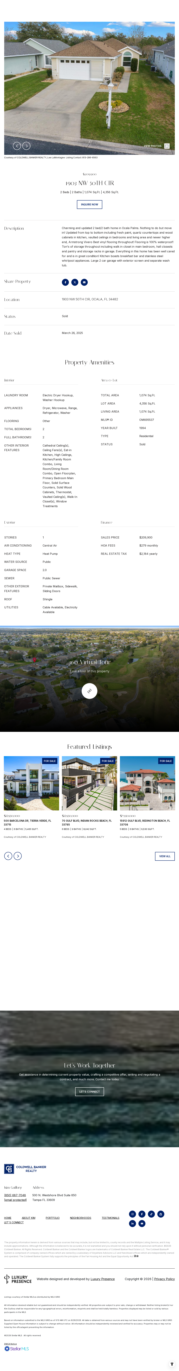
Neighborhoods (80, 1217)
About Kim (28, 1217)
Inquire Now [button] (89, 204)
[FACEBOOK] (141, 1214)
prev (17, 146)
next (26, 146)
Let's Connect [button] (89, 1091)
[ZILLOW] (160, 1214)
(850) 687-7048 (15, 1195)
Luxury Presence (103, 1279)
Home (7, 1217)
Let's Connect (14, 1222)
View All (165, 856)
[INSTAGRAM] (132, 1214)
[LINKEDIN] (132, 1223)
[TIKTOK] (151, 1214)
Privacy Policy (164, 1279)
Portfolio (53, 1217)
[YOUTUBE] (141, 1223)
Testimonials (110, 1217)
